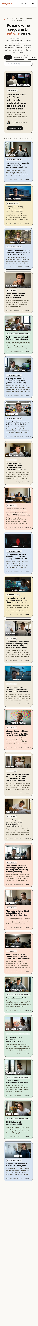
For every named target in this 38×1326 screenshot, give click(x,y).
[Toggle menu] (32, 3)
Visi (8, 57)
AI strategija (19, 57)
